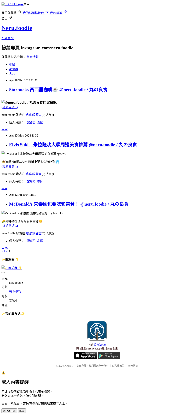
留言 (39, 114)
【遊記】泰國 (34, 122)
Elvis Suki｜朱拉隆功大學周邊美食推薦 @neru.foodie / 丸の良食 (73, 144)
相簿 (12, 64)
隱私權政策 (118, 365)
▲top (5, 129)
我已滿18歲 (9, 411)
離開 (21, 411)
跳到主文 (8, 38)
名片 (12, 73)
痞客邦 (30, 114)
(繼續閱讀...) (10, 107)
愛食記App (100, 344)
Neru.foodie (17, 27)
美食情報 (33, 57)
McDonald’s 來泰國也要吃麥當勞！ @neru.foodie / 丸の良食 (68, 204)
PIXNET (68, 365)
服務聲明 (133, 365)
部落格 (13, 69)
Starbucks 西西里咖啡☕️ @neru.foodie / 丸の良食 (58, 89)
